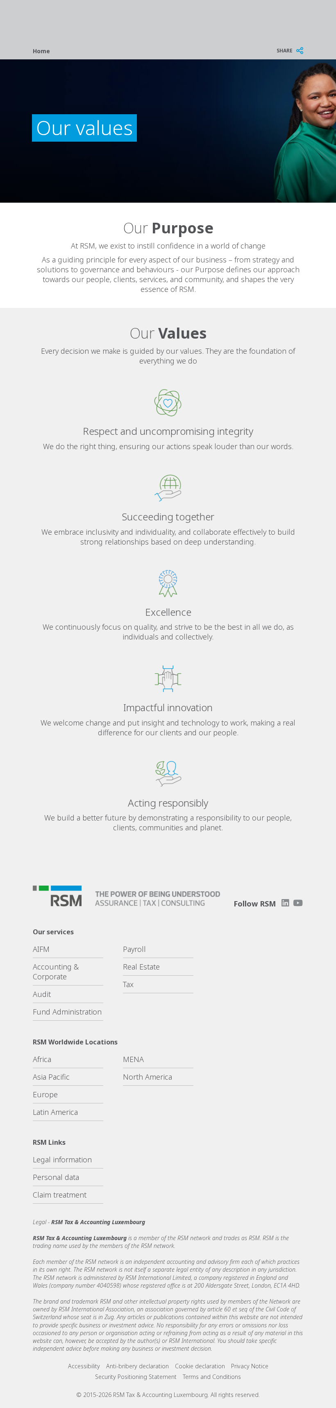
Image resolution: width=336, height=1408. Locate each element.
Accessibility (84, 1366)
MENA (133, 1059)
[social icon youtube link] (298, 903)
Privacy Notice (249, 1366)
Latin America (55, 1112)
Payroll (134, 949)
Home (41, 51)
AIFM (41, 949)
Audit (42, 994)
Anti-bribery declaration (137, 1366)
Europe (45, 1094)
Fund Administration (67, 1012)
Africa (42, 1059)
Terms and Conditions (212, 1377)
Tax (128, 984)
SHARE (285, 50)
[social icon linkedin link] (285, 903)
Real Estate (141, 967)
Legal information (62, 1159)
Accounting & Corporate (56, 971)
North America (147, 1077)
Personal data (56, 1177)
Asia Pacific (51, 1077)
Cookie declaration (200, 1366)
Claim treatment (59, 1195)
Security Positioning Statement (136, 1377)
